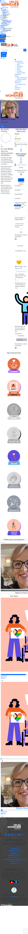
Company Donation (21, 183)
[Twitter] (12, 835)
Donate (4, 44)
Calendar (3, 33)
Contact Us (3, 39)
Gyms (4, 13)
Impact (2, 26)
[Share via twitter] (2, 124)
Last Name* (18, 190)
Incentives (5, 20)
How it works (6, 11)
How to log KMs (6, 21)
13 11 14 (15, 853)
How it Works (20, 63)
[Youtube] (19, 835)
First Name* (18, 185)
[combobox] (21, 271)
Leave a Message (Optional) (19, 207)
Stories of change (7, 29)
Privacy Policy (14, 896)
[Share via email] (3, 124)
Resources (3, 34)
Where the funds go (7, 28)
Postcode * (18, 198)
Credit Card (20, 246)
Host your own (4, 25)
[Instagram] (15, 835)
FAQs (2, 38)
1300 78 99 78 (15, 857)
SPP (21, 144)
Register (4, 41)
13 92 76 (15, 863)
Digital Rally (4, 23)
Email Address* (19, 194)
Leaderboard (4, 31)
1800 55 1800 (15, 855)
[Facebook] (9, 835)
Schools (5, 16)
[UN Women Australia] (6, 835)
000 (15, 848)
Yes (18, 205)
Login (3, 58)
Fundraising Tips (7, 36)
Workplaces (5, 15)
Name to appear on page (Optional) (20, 218)
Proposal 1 (17, 89)
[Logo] (10, 4)
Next (21, 232)
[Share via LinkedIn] (6, 124)
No (25, 205)
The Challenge (4, 10)
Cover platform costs (20, 251)
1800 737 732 (15, 850)
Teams (4, 18)
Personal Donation (21, 180)
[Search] (24, 50)
